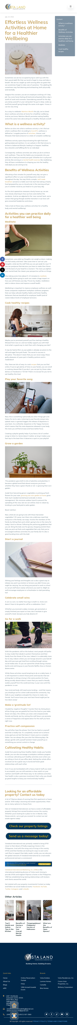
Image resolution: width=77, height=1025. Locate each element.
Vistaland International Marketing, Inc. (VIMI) (21, 870)
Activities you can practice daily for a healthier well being (65, 38)
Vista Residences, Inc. (66, 978)
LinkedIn (25, 889)
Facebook (36, 887)
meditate (43, 276)
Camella (43, 985)
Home (5, 978)
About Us (6, 981)
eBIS (4, 988)
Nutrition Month (27, 111)
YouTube (43, 887)
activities (31, 133)
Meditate (61, 45)
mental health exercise (31, 160)
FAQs (23, 984)
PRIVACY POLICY (39, 1021)
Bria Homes (44, 988)
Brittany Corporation (65, 987)
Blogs (5, 985)
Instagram (15, 889)
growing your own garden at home (33, 495)
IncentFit (34, 131)
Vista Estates (45, 978)
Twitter (7, 889)
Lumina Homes (45, 981)
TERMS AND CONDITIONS (57, 1021)
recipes (33, 364)
